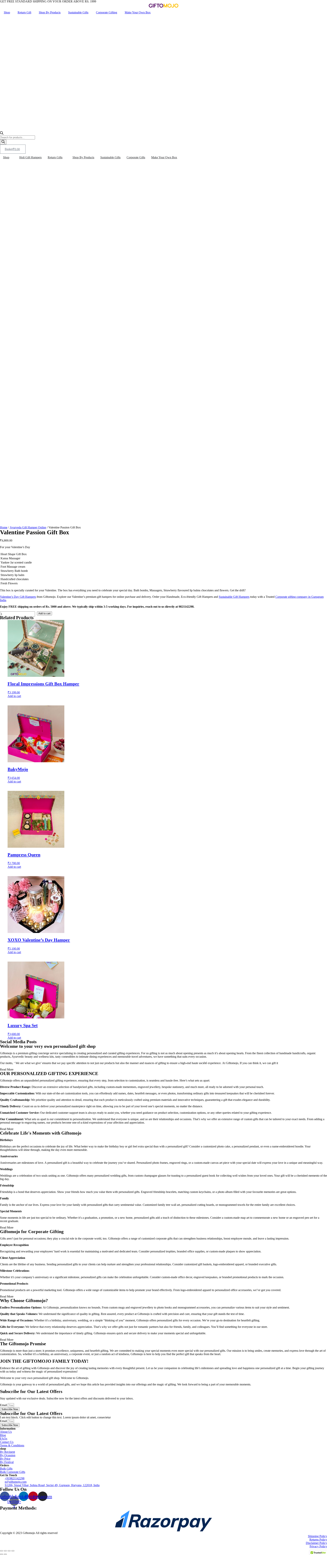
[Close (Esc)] (1, 1550)
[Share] (5, 1550)
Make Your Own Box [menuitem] (164, 157)
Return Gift (24, 12)
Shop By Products (50, 12)
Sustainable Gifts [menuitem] (110, 157)
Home (3, 527)
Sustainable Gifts (78, 12)
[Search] (3, 142)
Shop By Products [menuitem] (83, 157)
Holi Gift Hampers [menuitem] (30, 157)
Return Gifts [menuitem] (55, 157)
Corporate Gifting (106, 12)
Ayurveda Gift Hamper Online (28, 527)
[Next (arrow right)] (5, 1554)
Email (4, 1405)
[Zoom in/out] (12, 1550)
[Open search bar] (1, 133)
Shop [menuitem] (6, 157)
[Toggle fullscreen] (9, 1550)
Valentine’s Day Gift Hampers (18, 596)
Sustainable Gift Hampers (234, 596)
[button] (11, 157)
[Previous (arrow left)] (1, 1554)
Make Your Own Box (138, 12)
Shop (7, 12)
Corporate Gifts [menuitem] (136, 157)
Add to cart (44, 613)
